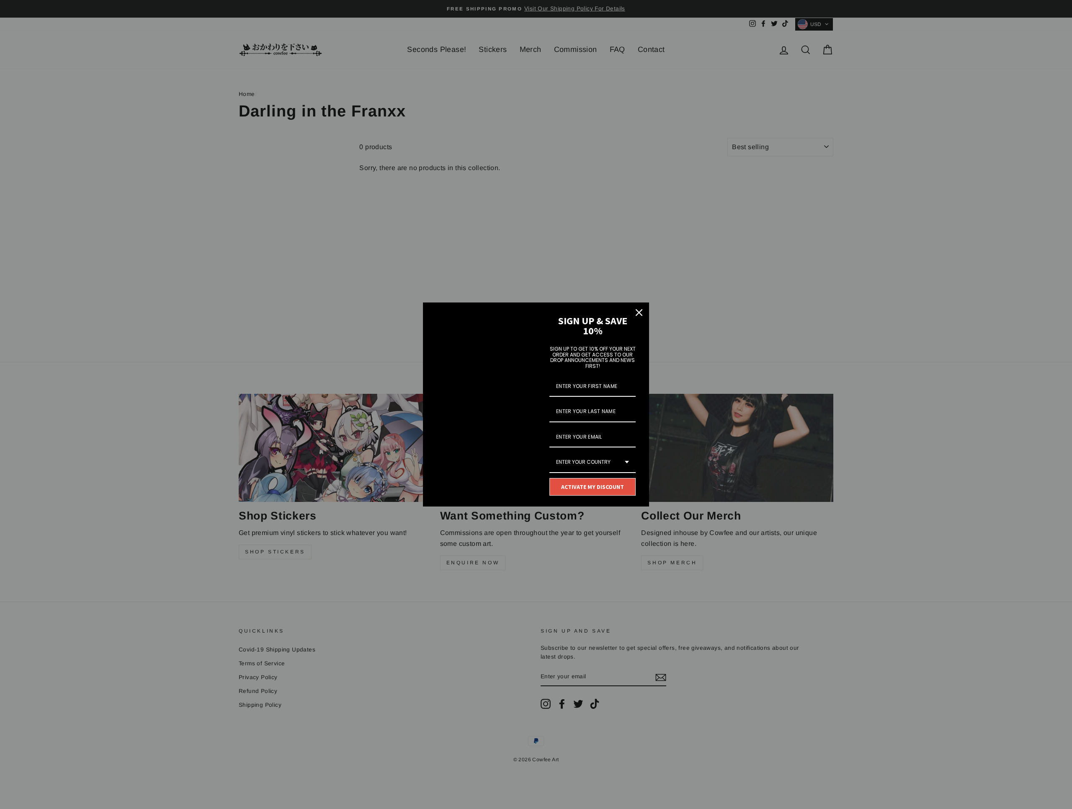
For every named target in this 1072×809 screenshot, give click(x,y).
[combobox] (592, 462)
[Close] (639, 312)
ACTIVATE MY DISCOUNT (592, 487)
